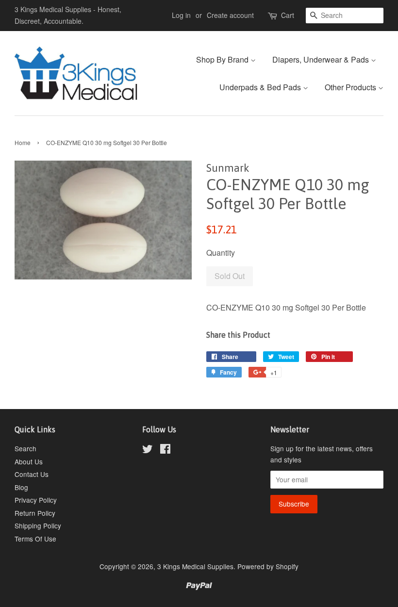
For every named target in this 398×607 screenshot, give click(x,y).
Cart (287, 15)
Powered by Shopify (267, 566)
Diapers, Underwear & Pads (321, 59)
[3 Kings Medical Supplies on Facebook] (165, 450)
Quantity (220, 252)
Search (25, 448)
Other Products (351, 87)
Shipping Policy (38, 525)
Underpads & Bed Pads (261, 87)
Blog (21, 487)
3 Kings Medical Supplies (195, 566)
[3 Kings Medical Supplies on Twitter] (147, 450)
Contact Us (32, 474)
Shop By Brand (223, 59)
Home (23, 142)
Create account (230, 15)
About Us (29, 461)
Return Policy (35, 513)
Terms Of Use (35, 538)
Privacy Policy (36, 500)
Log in (181, 15)
